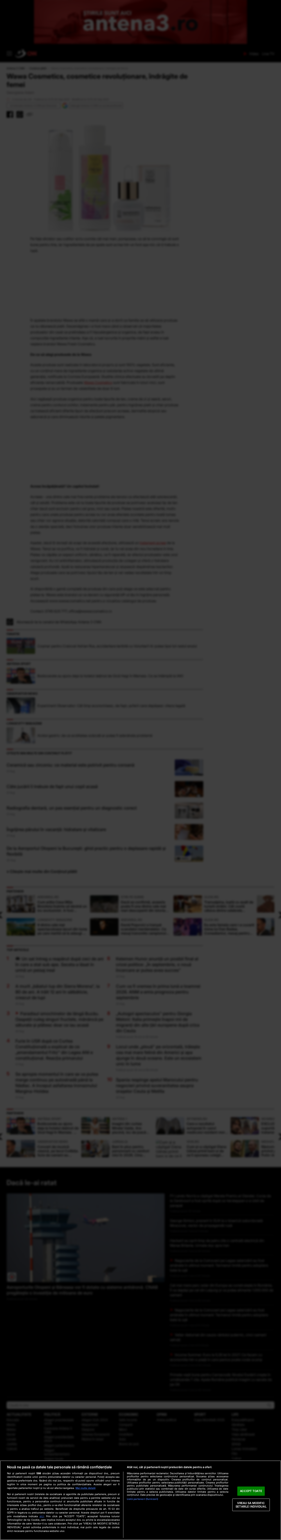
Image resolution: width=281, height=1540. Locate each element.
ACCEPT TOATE (251, 1491)
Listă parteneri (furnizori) (142, 1499)
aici (42, 1516)
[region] (140, 1500)
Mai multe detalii (85, 1488)
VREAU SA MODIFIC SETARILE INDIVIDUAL (251, 1504)
